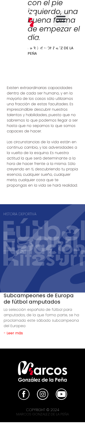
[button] (61, 18)
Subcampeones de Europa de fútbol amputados (39, 298)
